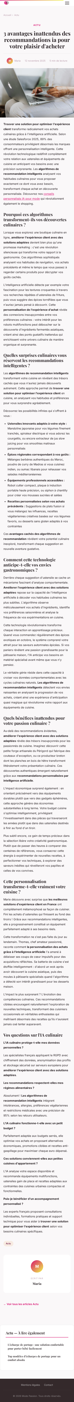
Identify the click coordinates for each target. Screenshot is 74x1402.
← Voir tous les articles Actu (21, 1304)
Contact (48, 1384)
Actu (16, 15)
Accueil (7, 15)
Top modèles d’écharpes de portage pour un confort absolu (34, 1358)
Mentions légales (30, 1384)
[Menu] (67, 3)
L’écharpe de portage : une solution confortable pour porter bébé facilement (36, 1346)
